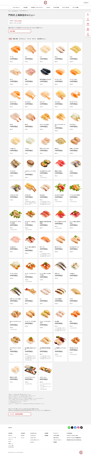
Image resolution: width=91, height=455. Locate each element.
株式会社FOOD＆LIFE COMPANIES (73, 439)
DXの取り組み (69, 433)
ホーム (9, 10)
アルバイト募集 (75, 7)
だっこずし (32, 442)
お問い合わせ (55, 437)
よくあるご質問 (56, 7)
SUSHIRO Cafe (33, 433)
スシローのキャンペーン (34, 439)
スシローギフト (33, 437)
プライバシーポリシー (57, 439)
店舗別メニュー (10, 443)
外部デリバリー (10, 439)
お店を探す (25, 7)
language (86, 2)
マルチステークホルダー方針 (72, 435)
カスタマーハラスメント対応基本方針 (74, 437)
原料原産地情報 (11, 447)
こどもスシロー (33, 435)
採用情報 (46, 435)
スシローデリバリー (11, 437)
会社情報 (46, 433)
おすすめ (48, 7)
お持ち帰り (10, 433)
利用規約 (55, 442)
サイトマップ (55, 433)
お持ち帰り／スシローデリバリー (37, 7)
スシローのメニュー (16, 7)
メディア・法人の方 (65, 7)
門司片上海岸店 (18, 20)
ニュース (22, 437)
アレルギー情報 (10, 445)
